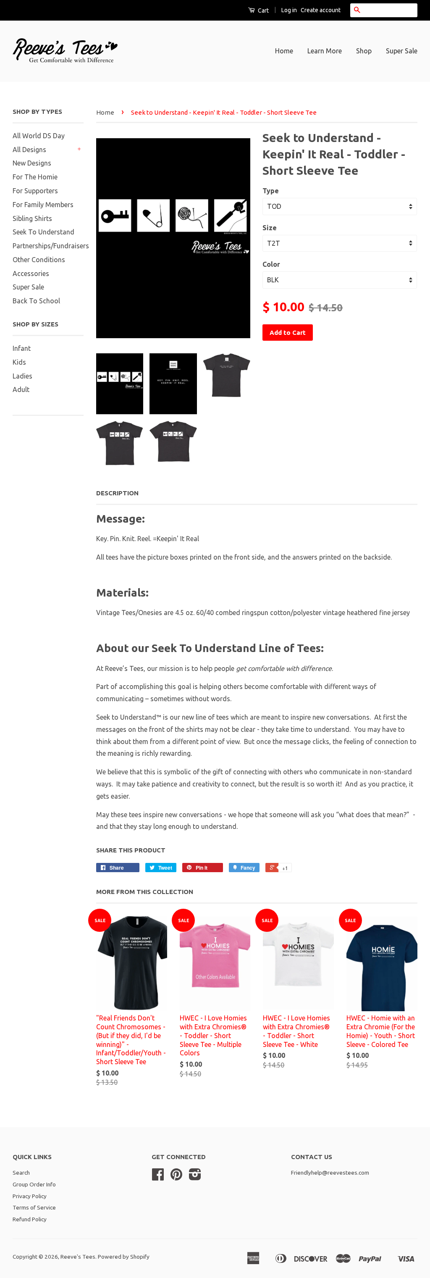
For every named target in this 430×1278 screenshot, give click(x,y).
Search (21, 1172)
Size (269, 227)
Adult (21, 389)
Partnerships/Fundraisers (51, 246)
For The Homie (35, 177)
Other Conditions (39, 259)
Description (117, 493)
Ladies (22, 376)
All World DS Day (39, 135)
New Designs (32, 163)
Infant (22, 348)
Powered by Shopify (123, 1256)
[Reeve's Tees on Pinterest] (176, 1177)
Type (270, 191)
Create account (321, 10)
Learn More (324, 51)
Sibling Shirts (32, 218)
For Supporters (35, 191)
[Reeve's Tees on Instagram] (195, 1177)
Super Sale (401, 51)
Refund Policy (30, 1219)
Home (284, 51)
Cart (263, 10)
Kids (19, 362)
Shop (364, 51)
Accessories (31, 273)
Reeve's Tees (77, 1256)
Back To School (36, 301)
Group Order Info (34, 1184)
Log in (289, 10)
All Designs (29, 149)
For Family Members (43, 204)
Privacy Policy (30, 1196)
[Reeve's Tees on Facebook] (158, 1177)
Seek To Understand (43, 232)
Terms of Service (34, 1207)
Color (271, 264)
